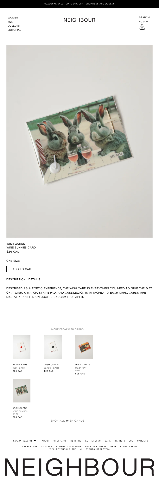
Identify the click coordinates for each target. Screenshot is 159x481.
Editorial (14, 29)
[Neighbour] (79, 19)
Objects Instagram (124, 446)
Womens (110, 4)
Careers (142, 441)
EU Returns (93, 441)
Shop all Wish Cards (68, 420)
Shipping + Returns (67, 441)
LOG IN (143, 21)
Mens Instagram (96, 446)
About (46, 441)
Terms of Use (124, 441)
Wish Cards (15, 243)
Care (108, 441)
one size (13, 260)
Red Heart (19, 368)
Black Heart (51, 368)
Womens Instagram (68, 446)
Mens (95, 4)
